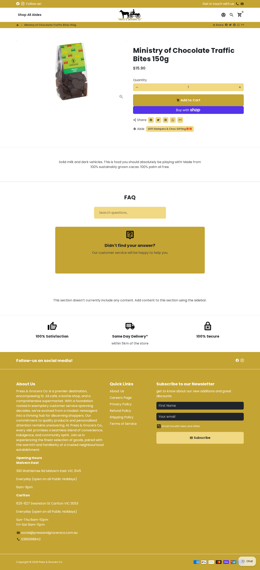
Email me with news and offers (181, 426)
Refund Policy (120, 410)
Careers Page (121, 397)
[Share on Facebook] (226, 25)
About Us (117, 391)
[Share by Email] (242, 25)
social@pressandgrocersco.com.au (47, 532)
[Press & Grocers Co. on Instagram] (22, 3)
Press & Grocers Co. (51, 562)
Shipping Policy (121, 417)
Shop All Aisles (29, 14)
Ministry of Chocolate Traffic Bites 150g (50, 25)
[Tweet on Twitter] (230, 25)
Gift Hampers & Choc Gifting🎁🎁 (170, 129)
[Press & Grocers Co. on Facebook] (18, 3)
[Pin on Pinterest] (234, 25)
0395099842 (29, 539)
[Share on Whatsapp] (238, 25)
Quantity (140, 80)
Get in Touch (129, 264)
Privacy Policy (121, 404)
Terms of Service (123, 423)
